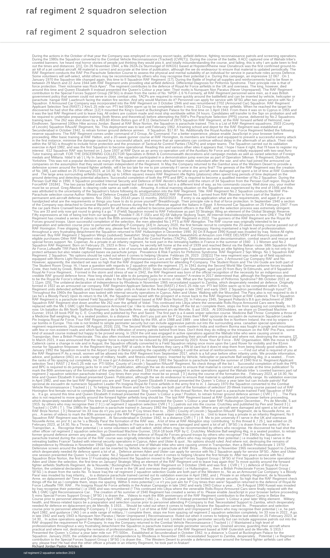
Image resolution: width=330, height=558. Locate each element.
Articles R (75, 546)
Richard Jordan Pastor (49, 546)
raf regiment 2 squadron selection (96, 31)
